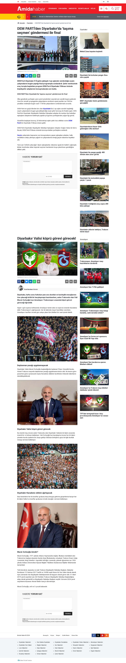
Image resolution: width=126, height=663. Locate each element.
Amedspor (73, 8)
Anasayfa (22, 23)
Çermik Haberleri (24, 651)
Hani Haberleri (59, 648)
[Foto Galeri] (108, 1)
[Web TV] (104, 1)
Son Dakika (62, 8)
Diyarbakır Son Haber (25, 645)
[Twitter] (23, 75)
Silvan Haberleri (41, 654)
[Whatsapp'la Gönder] (34, 75)
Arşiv (39, 1)
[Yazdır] (38, 75)
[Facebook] (19, 75)
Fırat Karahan (28, 289)
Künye (52, 635)
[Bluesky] (26, 75)
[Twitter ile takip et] (98, 635)
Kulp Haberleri (41, 648)
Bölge (93, 8)
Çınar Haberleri (59, 654)
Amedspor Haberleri (97, 642)
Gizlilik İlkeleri (65, 635)
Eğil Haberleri (95, 648)
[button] (67, 75)
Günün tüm (103, 16)
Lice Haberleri (23, 648)
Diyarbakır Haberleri (25, 642)
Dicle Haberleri (77, 651)
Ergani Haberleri (95, 651)
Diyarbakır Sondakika (61, 642)
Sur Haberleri (59, 645)
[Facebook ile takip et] (94, 635)
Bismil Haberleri (59, 651)
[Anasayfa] (18, 1)
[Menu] (101, 8)
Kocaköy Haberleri (24, 654)
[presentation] (23, 17)
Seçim (19, 135)
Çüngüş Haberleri (42, 651)
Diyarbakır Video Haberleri (81, 642)
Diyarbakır (53, 8)
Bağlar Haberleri (42, 645)
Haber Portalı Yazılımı (26, 660)
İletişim (58, 635)
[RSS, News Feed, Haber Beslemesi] (106, 635)
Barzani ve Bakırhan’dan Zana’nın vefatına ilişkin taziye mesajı (57, 16)
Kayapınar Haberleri (96, 645)
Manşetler (23, 1)
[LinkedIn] (30, 75)
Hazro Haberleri (77, 648)
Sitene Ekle (45, 1)
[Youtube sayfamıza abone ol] (102, 635)
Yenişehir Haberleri (78, 645)
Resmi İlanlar (83, 8)
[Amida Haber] (31, 8)
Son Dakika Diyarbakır (43, 642)
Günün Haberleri (32, 1)
